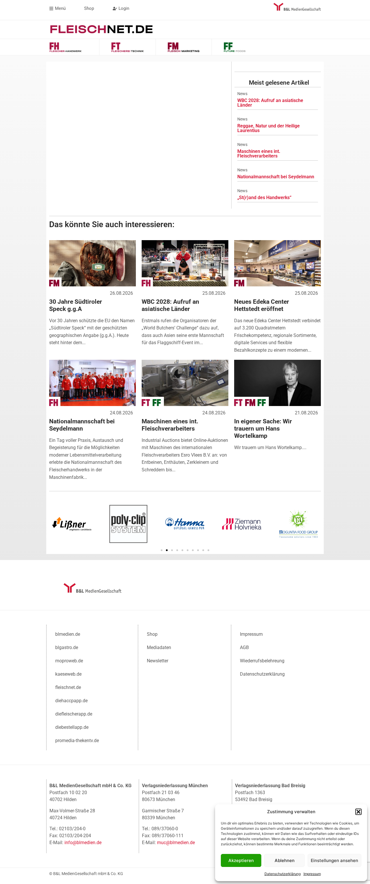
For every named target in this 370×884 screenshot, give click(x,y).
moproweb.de (69, 661)
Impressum (312, 874)
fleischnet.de (68, 687)
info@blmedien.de (82, 842)
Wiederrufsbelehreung (262, 661)
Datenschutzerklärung (282, 874)
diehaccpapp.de (71, 700)
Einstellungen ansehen (334, 860)
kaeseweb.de (68, 674)
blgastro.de (66, 647)
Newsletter (157, 661)
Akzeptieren (241, 860)
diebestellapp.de (71, 727)
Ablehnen (285, 860)
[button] (358, 812)
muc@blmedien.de (176, 842)
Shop (152, 634)
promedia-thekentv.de (77, 740)
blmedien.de (67, 634)
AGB (244, 647)
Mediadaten (159, 647)
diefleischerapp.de (73, 714)
